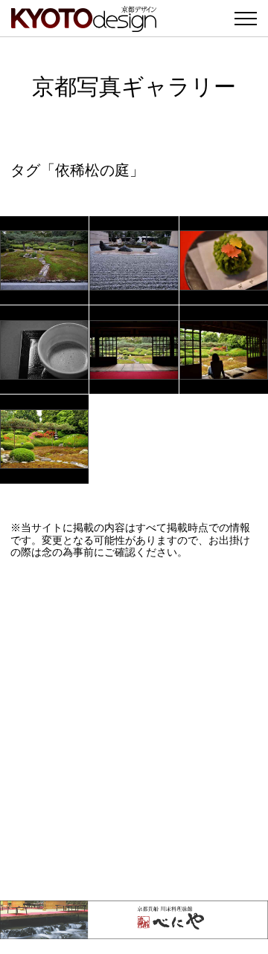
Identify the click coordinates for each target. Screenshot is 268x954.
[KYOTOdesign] (83, 24)
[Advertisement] (134, 729)
